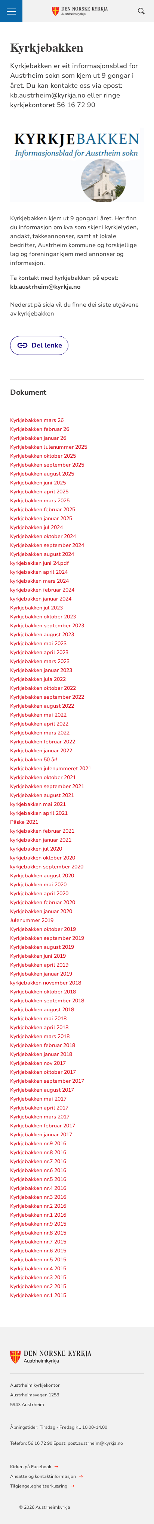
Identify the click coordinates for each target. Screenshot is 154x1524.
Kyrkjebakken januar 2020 (41, 911)
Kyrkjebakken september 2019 (47, 938)
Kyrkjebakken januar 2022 (41, 750)
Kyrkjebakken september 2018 (47, 1000)
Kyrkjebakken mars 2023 (40, 661)
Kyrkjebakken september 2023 (47, 625)
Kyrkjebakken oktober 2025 (43, 456)
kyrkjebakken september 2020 (46, 866)
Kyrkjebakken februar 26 (39, 429)
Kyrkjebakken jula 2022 (38, 679)
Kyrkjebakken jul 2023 (36, 607)
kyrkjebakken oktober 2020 (42, 857)
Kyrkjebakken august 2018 (42, 1009)
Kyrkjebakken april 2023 (39, 652)
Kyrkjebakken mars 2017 (40, 1116)
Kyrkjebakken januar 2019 (41, 973)
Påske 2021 (24, 822)
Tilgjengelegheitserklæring (38, 1486)
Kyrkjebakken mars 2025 (40, 500)
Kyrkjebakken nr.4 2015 (38, 1268)
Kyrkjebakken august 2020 (42, 875)
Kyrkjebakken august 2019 (42, 947)
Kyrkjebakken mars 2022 (40, 732)
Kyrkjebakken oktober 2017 (43, 1072)
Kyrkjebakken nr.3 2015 (38, 1277)
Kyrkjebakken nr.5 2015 (38, 1259)
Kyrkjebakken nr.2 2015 (38, 1286)
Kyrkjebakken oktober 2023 (43, 616)
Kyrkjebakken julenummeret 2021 (50, 768)
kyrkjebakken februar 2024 (42, 589)
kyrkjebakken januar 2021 (40, 839)
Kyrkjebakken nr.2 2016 (38, 1206)
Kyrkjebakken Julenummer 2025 (48, 447)
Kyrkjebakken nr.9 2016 (38, 1143)
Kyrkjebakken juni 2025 (38, 482)
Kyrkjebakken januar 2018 (41, 1054)
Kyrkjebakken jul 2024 (36, 527)
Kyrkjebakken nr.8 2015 (38, 1232)
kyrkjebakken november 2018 (45, 982)
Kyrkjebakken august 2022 (42, 706)
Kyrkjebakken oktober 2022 (43, 688)
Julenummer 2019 (31, 920)
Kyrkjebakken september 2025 (47, 464)
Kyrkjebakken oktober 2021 (43, 777)
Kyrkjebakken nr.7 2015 (38, 1241)
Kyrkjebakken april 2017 (39, 1107)
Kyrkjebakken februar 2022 (42, 741)
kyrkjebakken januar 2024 (40, 598)
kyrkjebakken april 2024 (39, 572)
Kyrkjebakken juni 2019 (38, 956)
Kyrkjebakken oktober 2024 (43, 536)
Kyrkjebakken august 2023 (42, 634)
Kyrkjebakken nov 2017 (38, 1063)
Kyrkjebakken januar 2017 (41, 1134)
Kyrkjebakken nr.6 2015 (38, 1250)
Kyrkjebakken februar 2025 (42, 509)
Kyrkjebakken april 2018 (39, 1027)
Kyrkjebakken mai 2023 (38, 643)
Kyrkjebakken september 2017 (47, 1081)
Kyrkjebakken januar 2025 (41, 518)
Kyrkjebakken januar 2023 (41, 670)
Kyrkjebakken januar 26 (38, 438)
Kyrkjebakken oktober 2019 (43, 929)
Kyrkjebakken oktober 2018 (43, 991)
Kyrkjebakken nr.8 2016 (38, 1152)
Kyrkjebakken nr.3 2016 (38, 1197)
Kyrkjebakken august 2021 (42, 795)
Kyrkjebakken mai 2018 (38, 1018)
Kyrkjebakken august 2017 (42, 1090)
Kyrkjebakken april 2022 (39, 723)
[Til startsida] (51, 1356)
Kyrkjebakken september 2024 (47, 545)
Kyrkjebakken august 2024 (42, 554)
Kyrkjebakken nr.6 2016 (38, 1170)
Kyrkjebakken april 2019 (39, 964)
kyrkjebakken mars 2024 (39, 581)
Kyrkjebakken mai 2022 (38, 714)
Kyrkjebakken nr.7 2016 (38, 1161)
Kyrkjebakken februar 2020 (42, 902)
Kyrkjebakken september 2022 (47, 697)
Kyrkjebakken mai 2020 (38, 884)
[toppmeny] (11, 11)
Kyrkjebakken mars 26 (37, 420)
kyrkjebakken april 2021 (39, 813)
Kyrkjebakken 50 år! (33, 759)
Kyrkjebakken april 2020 (39, 893)
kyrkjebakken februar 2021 (42, 831)
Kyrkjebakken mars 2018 (40, 1036)
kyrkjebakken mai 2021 (38, 804)
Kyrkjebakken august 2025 (42, 473)
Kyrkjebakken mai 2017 (38, 1098)
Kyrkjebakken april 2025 (39, 491)
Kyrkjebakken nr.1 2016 (38, 1215)
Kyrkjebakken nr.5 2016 (38, 1179)
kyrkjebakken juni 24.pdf (39, 563)
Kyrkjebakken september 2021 (47, 786)
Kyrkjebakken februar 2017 (42, 1125)
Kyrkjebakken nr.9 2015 (38, 1223)
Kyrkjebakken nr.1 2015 (38, 1295)
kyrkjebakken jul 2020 (36, 848)
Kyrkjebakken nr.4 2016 (38, 1188)
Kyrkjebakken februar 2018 (42, 1045)
